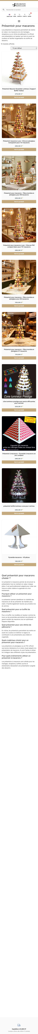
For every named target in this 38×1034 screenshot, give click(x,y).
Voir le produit (19, 97)
